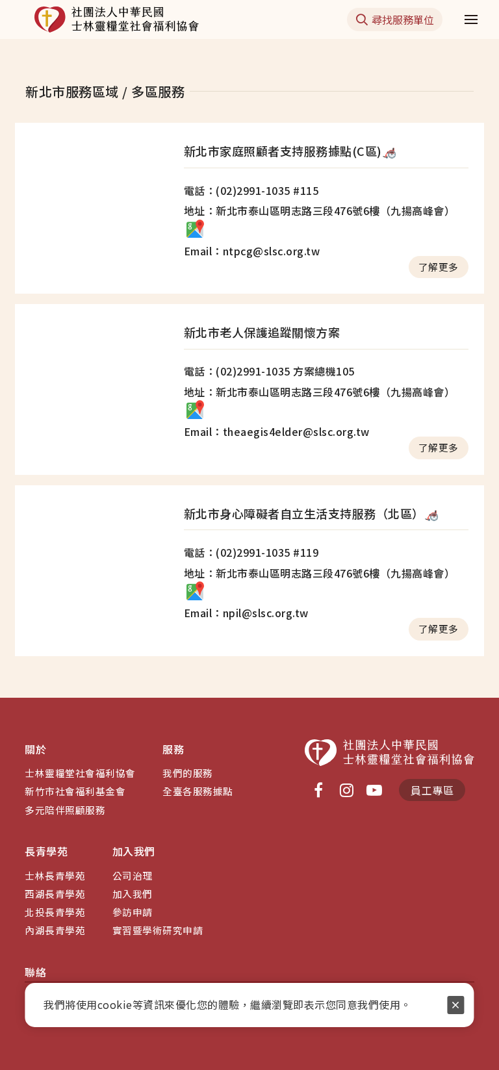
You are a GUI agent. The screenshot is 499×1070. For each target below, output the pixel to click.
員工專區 (432, 790)
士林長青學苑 (55, 875)
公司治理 (132, 875)
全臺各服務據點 (197, 791)
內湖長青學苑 (55, 930)
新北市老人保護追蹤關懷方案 (262, 332)
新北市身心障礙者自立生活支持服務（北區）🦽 (311, 513)
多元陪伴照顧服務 (65, 810)
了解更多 (438, 267)
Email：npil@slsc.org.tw (246, 612)
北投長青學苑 (55, 912)
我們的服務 (187, 773)
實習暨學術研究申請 (157, 930)
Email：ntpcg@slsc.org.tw (252, 251)
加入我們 (132, 893)
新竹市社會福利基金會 (75, 791)
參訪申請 (132, 912)
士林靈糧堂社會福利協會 (80, 773)
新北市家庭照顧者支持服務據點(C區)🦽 (290, 150)
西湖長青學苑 (55, 893)
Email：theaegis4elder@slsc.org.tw (277, 431)
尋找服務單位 (403, 19)
